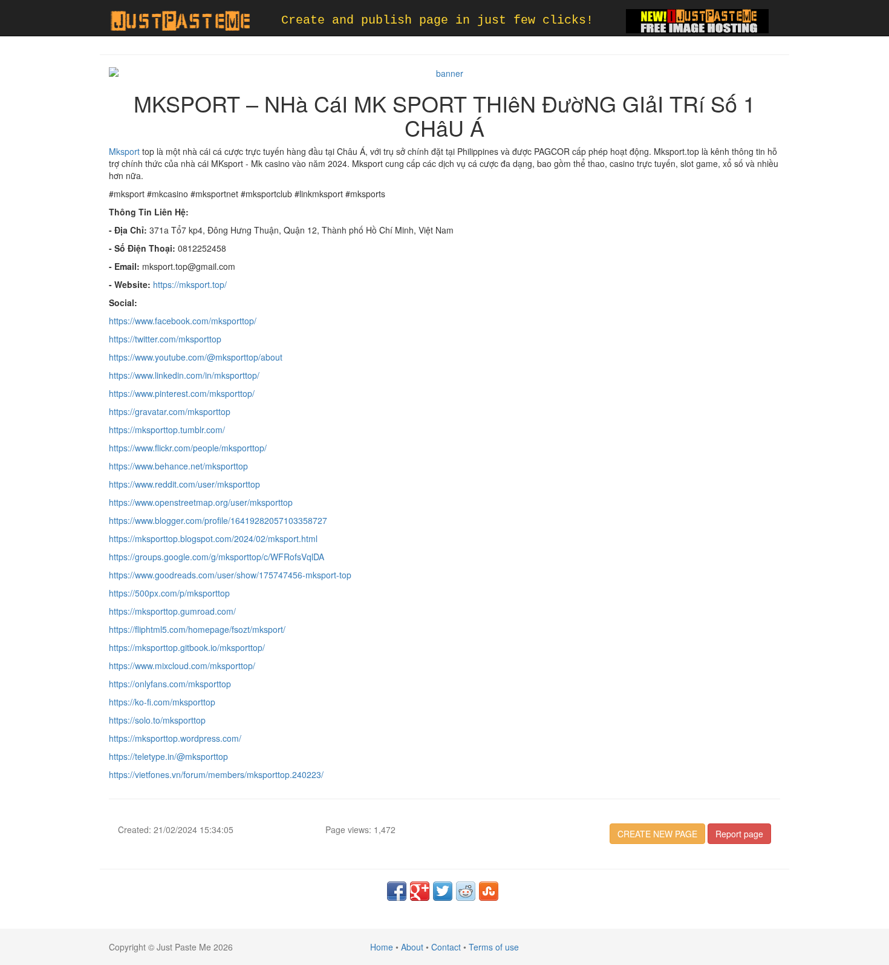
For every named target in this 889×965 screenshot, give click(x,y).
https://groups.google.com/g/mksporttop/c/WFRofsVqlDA (216, 557)
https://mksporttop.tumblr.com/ (167, 430)
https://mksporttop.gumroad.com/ (172, 611)
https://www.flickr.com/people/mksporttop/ (188, 448)
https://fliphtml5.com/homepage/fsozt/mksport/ (197, 629)
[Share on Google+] (419, 891)
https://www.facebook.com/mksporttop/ (182, 321)
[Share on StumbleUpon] (488, 891)
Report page (739, 834)
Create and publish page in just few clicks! (437, 20)
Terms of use (494, 947)
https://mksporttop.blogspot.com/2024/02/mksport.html (213, 538)
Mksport (124, 151)
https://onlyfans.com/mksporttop (170, 684)
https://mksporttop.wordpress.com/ (175, 738)
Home (381, 947)
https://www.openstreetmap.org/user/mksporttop (201, 502)
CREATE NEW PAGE (657, 834)
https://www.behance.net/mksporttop (178, 466)
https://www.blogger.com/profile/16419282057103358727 (218, 520)
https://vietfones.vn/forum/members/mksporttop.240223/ (216, 774)
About (412, 947)
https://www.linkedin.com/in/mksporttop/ (184, 375)
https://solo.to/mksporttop (157, 720)
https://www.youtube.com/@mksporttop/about (195, 357)
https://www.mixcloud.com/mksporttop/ (182, 665)
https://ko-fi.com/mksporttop (162, 702)
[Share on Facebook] (396, 891)
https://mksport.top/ (190, 284)
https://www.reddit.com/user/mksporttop (184, 484)
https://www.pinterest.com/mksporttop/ (182, 393)
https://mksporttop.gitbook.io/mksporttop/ (187, 647)
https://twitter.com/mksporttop (165, 339)
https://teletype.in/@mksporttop (168, 756)
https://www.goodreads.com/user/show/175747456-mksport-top (230, 575)
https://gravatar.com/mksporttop (169, 411)
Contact (446, 947)
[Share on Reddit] (465, 891)
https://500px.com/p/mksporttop (169, 593)
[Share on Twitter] (442, 891)
